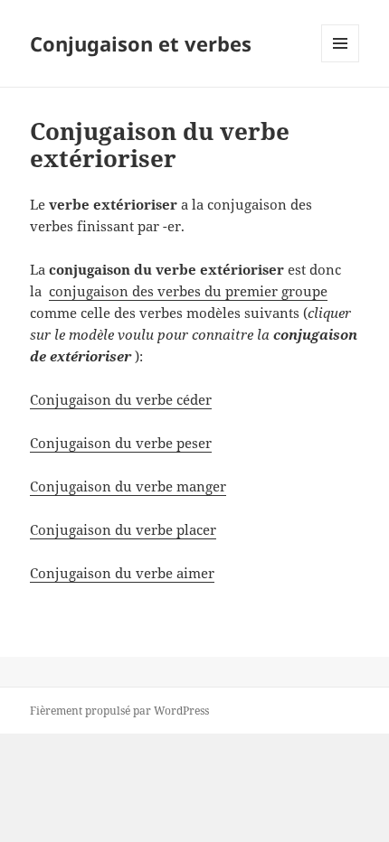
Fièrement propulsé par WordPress (119, 710)
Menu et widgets (340, 61)
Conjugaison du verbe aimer (122, 573)
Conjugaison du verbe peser (121, 443)
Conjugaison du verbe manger (128, 486)
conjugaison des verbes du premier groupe (188, 291)
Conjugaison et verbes (140, 43)
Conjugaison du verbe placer (123, 529)
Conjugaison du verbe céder (121, 399)
